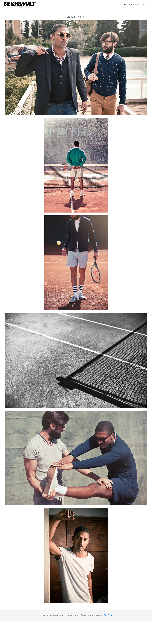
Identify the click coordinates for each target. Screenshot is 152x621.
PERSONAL (143, 4)
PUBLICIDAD (133, 4)
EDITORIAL (123, 4)
